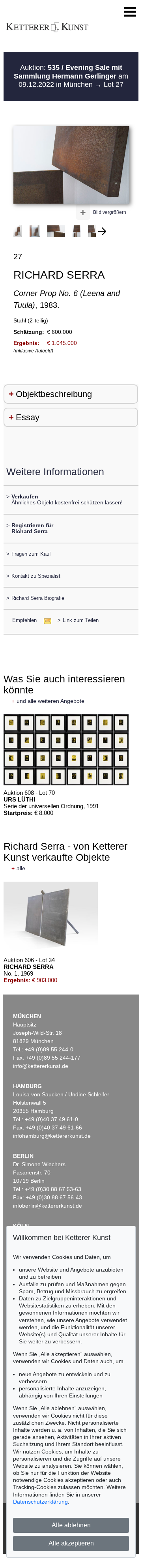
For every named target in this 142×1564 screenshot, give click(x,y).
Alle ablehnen (71, 1525)
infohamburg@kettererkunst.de (52, 1136)
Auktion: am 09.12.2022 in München (71, 76)
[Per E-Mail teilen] (45, 620)
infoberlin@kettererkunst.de (47, 1206)
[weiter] (102, 231)
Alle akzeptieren (71, 1543)
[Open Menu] (130, 12)
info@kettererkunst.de (40, 1066)
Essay (27, 417)
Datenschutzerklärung (40, 1501)
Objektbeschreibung (54, 394)
